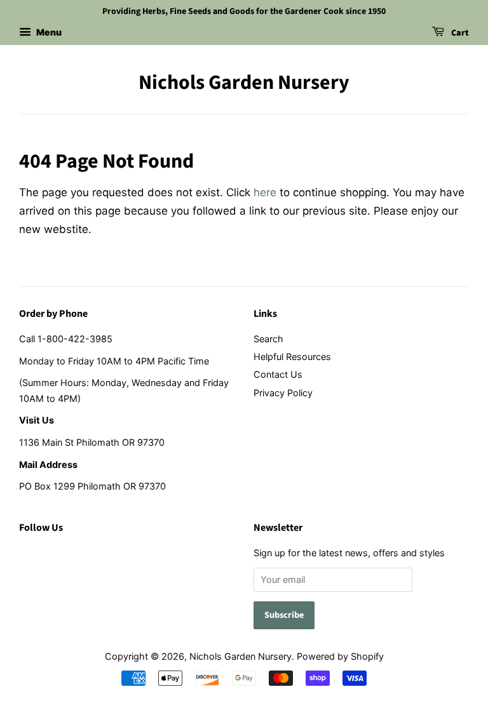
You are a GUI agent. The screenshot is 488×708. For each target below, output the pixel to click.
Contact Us (278, 374)
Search (268, 338)
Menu (48, 32)
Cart (459, 33)
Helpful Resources (292, 356)
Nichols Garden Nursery (244, 82)
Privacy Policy (283, 392)
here (265, 192)
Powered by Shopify (340, 656)
